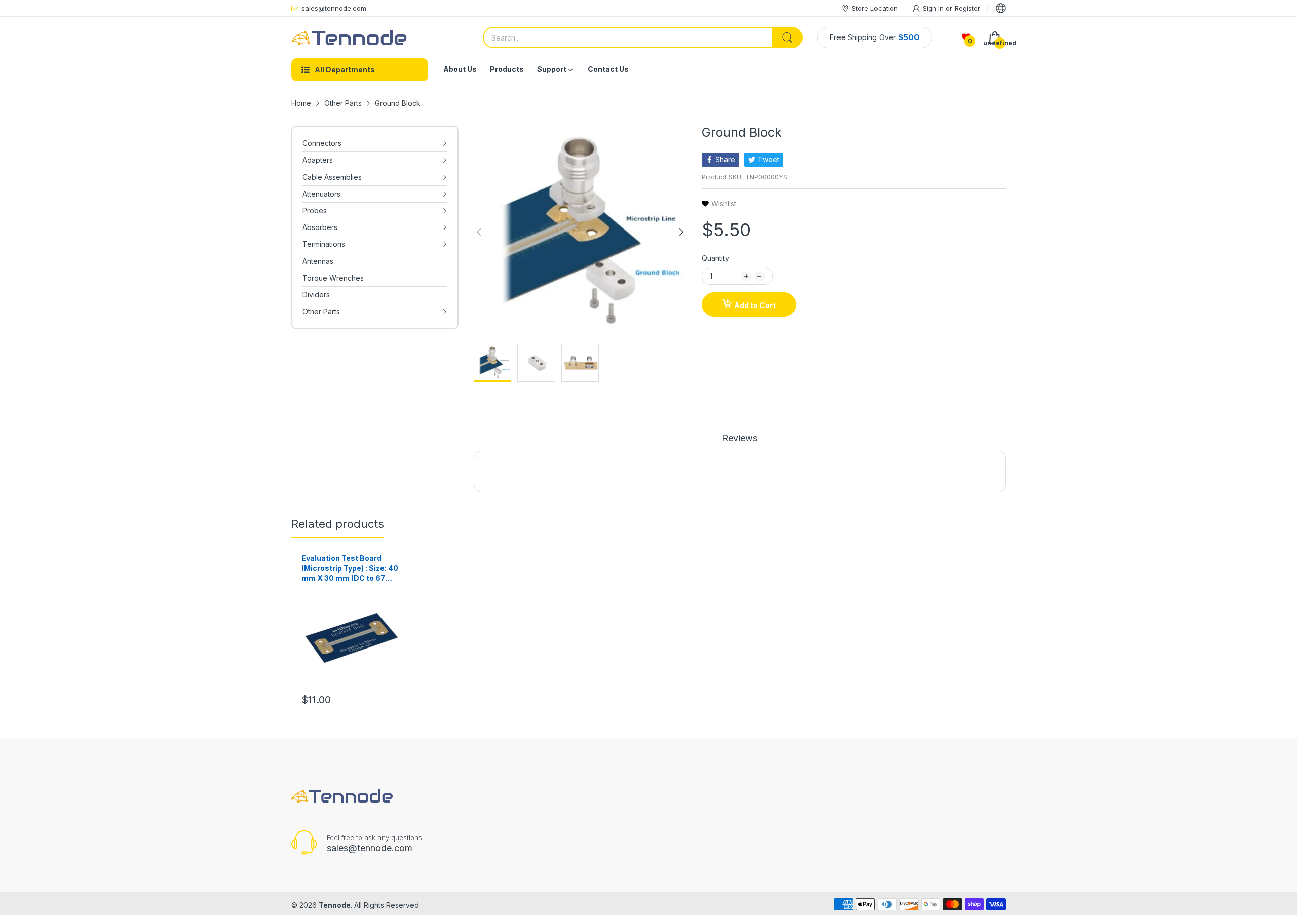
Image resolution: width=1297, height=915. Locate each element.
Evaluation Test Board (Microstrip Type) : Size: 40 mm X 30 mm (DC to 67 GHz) (349, 568)
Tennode (335, 905)
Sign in (934, 8)
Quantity (715, 258)
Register (967, 8)
